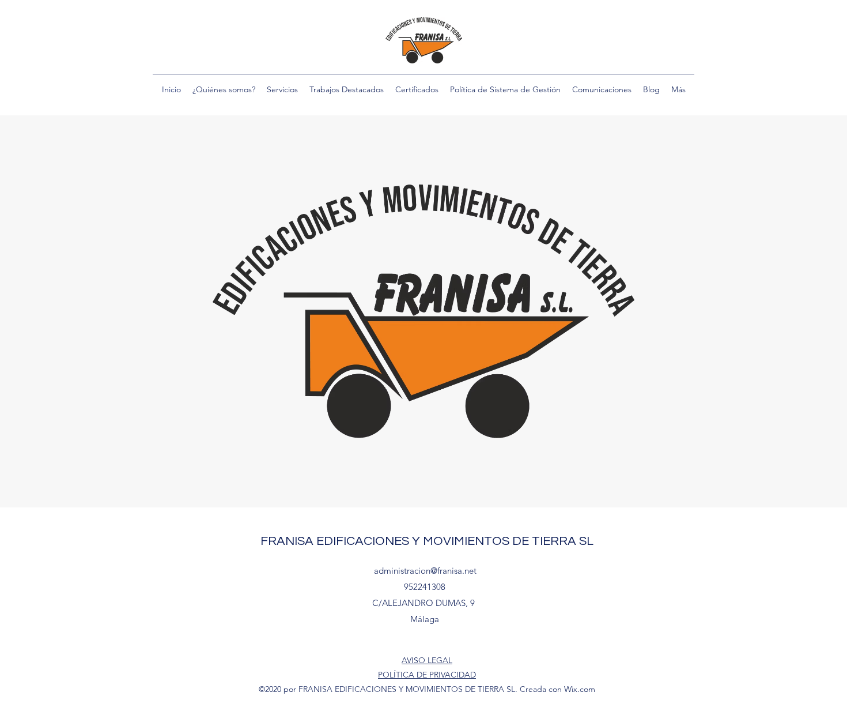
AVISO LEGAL (427, 660)
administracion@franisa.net (425, 570)
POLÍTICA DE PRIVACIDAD (427, 674)
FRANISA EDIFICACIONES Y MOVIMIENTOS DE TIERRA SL (426, 541)
